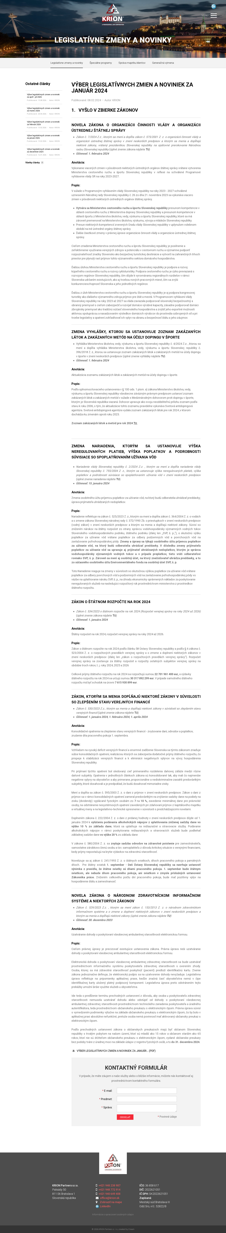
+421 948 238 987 (109, 1185)
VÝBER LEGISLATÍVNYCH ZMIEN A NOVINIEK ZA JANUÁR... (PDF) (116, 1050)
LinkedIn (213, 6)
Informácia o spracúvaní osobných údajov (113, 1214)
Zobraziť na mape (110, 1202)
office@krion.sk (109, 1198)
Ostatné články (37, 84)
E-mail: (107, 1090)
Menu (205, 15)
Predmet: (105, 1099)
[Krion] (113, 12)
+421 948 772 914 (109, 1189)
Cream (131, 1229)
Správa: (106, 1107)
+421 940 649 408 (109, 1193)
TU (147, 149)
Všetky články (32, 162)
